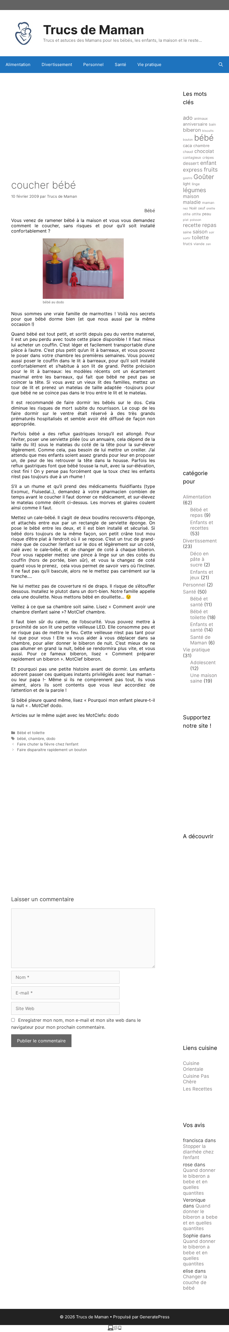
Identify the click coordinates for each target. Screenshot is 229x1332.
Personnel (93, 64)
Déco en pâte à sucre (199, 559)
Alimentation (18, 64)
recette (192, 225)
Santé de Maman (200, 640)
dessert (191, 163)
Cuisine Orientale (193, 1066)
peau (206, 214)
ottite (196, 214)
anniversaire (195, 124)
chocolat (204, 151)
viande (199, 244)
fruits (211, 169)
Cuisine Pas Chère (196, 1078)
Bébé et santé (199, 601)
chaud (188, 152)
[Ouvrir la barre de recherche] (221, 64)
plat (186, 220)
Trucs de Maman (93, 29)
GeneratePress (155, 1316)
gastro (187, 178)
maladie (192, 202)
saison (200, 231)
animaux (201, 118)
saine (187, 232)
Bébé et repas (199, 512)
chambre (36, 738)
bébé (21, 738)
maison (191, 196)
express (192, 170)
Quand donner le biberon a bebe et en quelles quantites (199, 1181)
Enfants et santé (201, 627)
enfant (208, 163)
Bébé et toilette (31, 732)
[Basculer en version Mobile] (114, 1329)
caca (187, 145)
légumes (194, 190)
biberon (192, 130)
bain (212, 124)
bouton (188, 139)
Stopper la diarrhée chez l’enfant (198, 1151)
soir (211, 232)
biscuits (208, 131)
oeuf (201, 208)
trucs (187, 243)
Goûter (204, 177)
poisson (195, 220)
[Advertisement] (83, 118)
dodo (50, 738)
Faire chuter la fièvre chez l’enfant (47, 744)
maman (208, 203)
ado (188, 117)
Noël (193, 208)
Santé (120, 64)
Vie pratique (149, 64)
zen (208, 244)
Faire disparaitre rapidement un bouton (52, 749)
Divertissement (57, 64)
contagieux (192, 157)
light (186, 184)
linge (196, 184)
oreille (210, 208)
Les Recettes (197, 1089)
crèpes (208, 157)
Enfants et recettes (201, 525)
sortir (186, 238)
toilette (200, 237)
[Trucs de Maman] (23, 32)
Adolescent (203, 662)
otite (186, 214)
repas (209, 225)
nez (185, 208)
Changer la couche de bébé (195, 1282)
